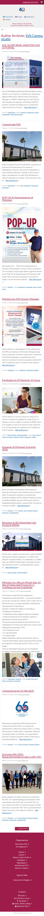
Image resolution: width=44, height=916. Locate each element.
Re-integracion (21, 847)
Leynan (21, 855)
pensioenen (35, 185)
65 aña (28, 679)
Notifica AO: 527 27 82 (30, 2)
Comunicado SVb (11, 124)
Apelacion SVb (22, 906)
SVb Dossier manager (16, 114)
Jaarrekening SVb (21, 865)
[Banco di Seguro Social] (22, 10)
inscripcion (16, 437)
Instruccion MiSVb (22, 435)
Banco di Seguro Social (23, 913)
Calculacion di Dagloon (21, 880)
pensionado (5, 187)
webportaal (11, 370)
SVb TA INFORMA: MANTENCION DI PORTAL (21, 46)
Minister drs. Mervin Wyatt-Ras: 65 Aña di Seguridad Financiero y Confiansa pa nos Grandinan (21, 585)
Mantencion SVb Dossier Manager (20, 298)
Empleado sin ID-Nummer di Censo (21, 380)
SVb (2, 29)
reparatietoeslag (14, 513)
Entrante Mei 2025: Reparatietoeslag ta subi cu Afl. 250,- (22, 755)
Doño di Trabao (12, 435)
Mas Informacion (30, 107)
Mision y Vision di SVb (21, 857)
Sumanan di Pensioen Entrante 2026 (19, 448)
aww (25, 510)
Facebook (22, 901)
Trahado (33, 437)
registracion (27, 437)
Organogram (21, 863)
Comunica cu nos (22, 898)
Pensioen (10, 287)
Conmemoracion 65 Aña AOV (18, 690)
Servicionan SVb (21, 844)
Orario (22, 896)
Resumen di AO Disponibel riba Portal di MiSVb (19, 524)
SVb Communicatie (24, 51)
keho (22, 185)
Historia (21, 852)
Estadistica (21, 860)
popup (35, 287)
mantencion (24, 112)
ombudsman (27, 185)
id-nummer (10, 437)
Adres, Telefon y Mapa (22, 904)
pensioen (25, 744)
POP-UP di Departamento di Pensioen (17, 198)
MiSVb (37, 112)
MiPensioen (31, 112)
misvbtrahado (6, 114)
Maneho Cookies (21, 868)
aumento (20, 510)
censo (34, 435)
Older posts (22, 828)
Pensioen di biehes (32, 510)
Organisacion (11, 112)
